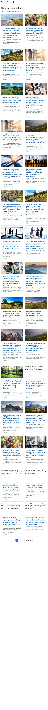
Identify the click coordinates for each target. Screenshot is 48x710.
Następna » (29, 540)
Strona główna (43, 2)
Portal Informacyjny (8, 2)
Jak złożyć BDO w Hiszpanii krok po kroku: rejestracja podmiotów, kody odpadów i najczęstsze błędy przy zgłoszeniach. (34, 172)
